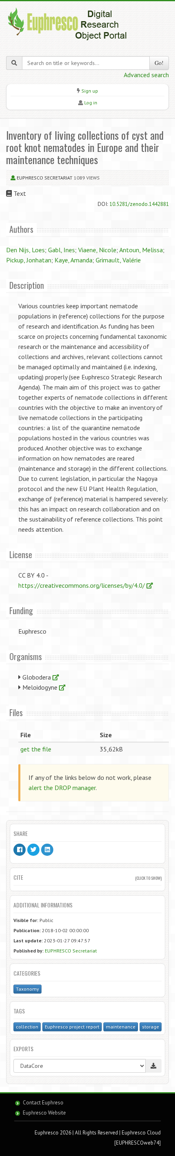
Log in (90, 103)
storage (150, 1027)
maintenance (121, 1027)
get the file (35, 749)
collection (27, 1027)
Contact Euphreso (43, 1102)
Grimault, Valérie (118, 260)
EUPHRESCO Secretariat (44, 178)
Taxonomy (27, 989)
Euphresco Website (44, 1112)
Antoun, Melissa (141, 250)
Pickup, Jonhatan (28, 260)
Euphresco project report (72, 1027)
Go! (159, 63)
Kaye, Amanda (73, 260)
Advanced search (146, 75)
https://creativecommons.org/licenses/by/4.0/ (82, 585)
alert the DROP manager (62, 788)
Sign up (89, 91)
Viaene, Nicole (97, 250)
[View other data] (55, 677)
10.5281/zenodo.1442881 (139, 204)
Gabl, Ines (61, 250)
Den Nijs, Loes (25, 250)
